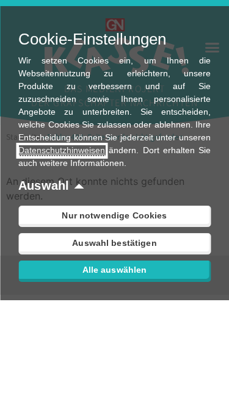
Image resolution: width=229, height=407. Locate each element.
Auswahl (43, 185)
